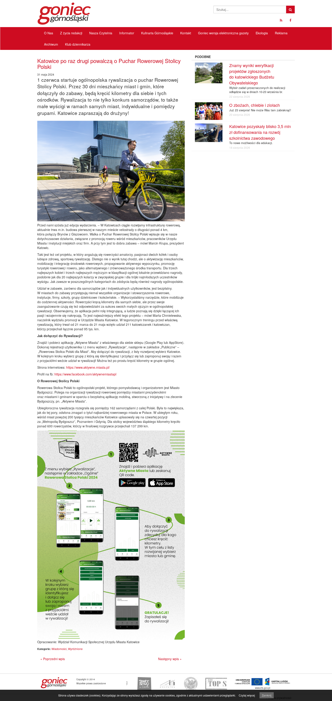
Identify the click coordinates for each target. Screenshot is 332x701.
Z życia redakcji (71, 33)
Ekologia (262, 33)
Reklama (281, 33)
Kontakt (185, 33)
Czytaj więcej (247, 695)
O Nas (48, 33)
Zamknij (266, 695)
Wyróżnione (75, 649)
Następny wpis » (170, 659)
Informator (126, 33)
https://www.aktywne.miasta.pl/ (88, 367)
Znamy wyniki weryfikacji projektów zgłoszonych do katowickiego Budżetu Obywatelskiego (251, 74)
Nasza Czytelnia (100, 33)
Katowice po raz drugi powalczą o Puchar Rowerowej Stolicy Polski (109, 63)
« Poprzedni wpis (52, 659)
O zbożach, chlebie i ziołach (254, 105)
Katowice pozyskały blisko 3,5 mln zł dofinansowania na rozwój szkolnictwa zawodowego (260, 132)
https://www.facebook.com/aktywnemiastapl (85, 374)
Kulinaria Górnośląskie (157, 33)
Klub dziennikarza (77, 44)
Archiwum (51, 44)
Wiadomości (59, 649)
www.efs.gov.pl (262, 687)
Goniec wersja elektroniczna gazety (223, 33)
